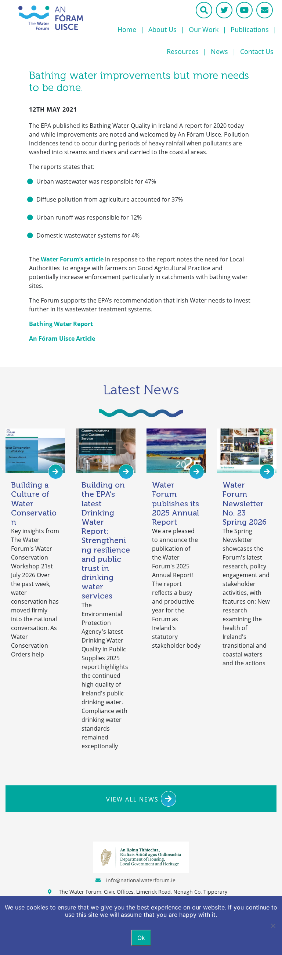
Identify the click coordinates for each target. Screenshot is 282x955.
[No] (272, 925)
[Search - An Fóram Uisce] (204, 10)
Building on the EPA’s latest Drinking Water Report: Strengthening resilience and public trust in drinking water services (106, 540)
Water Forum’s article (72, 259)
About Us (162, 29)
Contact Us (257, 51)
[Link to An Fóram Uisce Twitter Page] (224, 10)
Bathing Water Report (61, 324)
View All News (133, 799)
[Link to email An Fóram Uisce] (264, 10)
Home (127, 29)
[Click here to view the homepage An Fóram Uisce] (50, 18)
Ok (141, 937)
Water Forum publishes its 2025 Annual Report (175, 503)
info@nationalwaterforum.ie (141, 880)
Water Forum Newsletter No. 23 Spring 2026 (245, 503)
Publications (250, 29)
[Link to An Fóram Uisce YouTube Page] (244, 10)
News (219, 51)
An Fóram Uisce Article (62, 338)
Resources (183, 51)
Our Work (203, 29)
